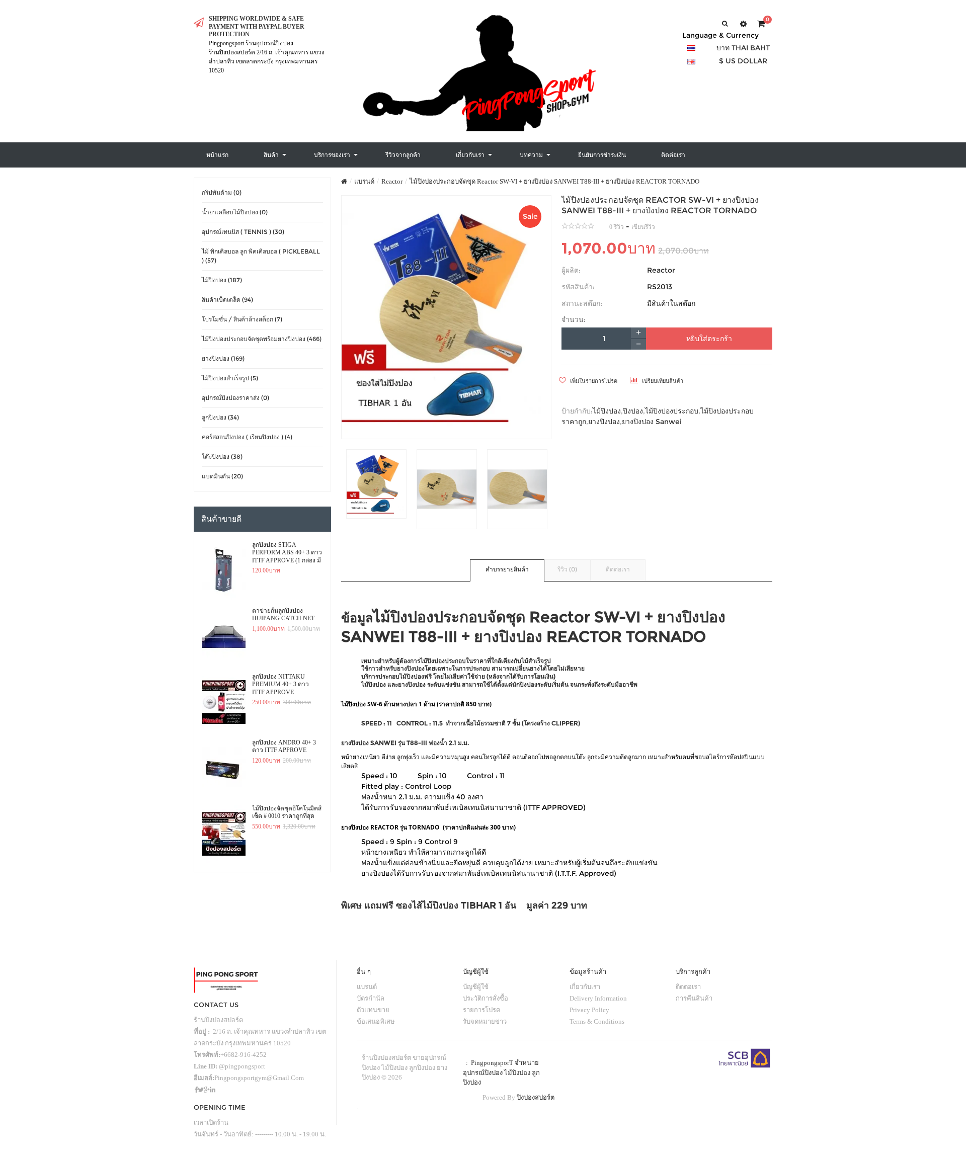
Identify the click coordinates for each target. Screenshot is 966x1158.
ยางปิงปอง (604, 421)
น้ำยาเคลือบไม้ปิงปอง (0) (235, 212)
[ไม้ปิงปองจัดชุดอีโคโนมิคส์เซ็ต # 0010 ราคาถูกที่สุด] (224, 834)
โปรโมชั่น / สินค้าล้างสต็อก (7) (242, 319)
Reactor (392, 181)
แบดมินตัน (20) (222, 476)
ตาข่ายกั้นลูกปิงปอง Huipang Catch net (283, 614)
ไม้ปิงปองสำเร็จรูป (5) (230, 378)
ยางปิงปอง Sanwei (652, 421)
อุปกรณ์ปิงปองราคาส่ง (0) (235, 397)
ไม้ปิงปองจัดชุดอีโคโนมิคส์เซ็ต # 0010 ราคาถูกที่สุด (286, 812)
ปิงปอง (633, 411)
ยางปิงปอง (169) (223, 358)
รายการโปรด (481, 1010)
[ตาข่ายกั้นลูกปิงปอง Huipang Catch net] (224, 636)
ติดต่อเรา (618, 569)
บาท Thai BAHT (743, 47)
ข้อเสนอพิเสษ (376, 1021)
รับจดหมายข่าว (485, 1021)
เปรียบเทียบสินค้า (661, 381)
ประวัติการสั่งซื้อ (485, 998)
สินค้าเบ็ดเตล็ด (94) (227, 299)
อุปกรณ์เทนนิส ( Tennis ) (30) (243, 231)
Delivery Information (598, 998)
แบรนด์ (364, 181)
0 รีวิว (616, 226)
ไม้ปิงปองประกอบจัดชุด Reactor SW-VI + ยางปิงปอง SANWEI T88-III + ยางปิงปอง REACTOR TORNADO (554, 181)
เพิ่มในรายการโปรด (593, 381)
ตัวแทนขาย (373, 1010)
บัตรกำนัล (370, 998)
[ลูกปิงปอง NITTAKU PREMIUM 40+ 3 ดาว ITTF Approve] (224, 702)
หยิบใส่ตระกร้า (709, 338)
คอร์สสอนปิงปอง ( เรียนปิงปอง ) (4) (247, 437)
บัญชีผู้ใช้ (476, 986)
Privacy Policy (589, 1010)
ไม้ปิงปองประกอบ (671, 411)
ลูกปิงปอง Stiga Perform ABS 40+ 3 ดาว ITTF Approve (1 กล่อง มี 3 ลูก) (287, 552)
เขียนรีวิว (643, 226)
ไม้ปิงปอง (607, 411)
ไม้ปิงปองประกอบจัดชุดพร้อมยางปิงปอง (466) (261, 339)
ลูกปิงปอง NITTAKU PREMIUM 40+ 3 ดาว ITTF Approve (280, 684)
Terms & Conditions (597, 1021)
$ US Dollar (743, 60)
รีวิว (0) (567, 569)
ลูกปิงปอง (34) (220, 417)
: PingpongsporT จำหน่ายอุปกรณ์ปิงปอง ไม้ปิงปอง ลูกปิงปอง (501, 1072)
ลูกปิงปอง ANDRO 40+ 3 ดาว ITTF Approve (284, 746)
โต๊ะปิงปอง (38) (222, 456)
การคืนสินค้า (694, 998)
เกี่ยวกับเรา (585, 986)
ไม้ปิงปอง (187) (222, 280)
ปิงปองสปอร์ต (535, 1097)
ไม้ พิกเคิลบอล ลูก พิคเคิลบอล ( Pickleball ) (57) (261, 255)
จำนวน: (573, 319)
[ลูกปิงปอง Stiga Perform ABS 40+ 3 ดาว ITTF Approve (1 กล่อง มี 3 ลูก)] (224, 570)
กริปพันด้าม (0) (222, 192)
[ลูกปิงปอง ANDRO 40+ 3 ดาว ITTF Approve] (224, 768)
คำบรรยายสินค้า (507, 569)
